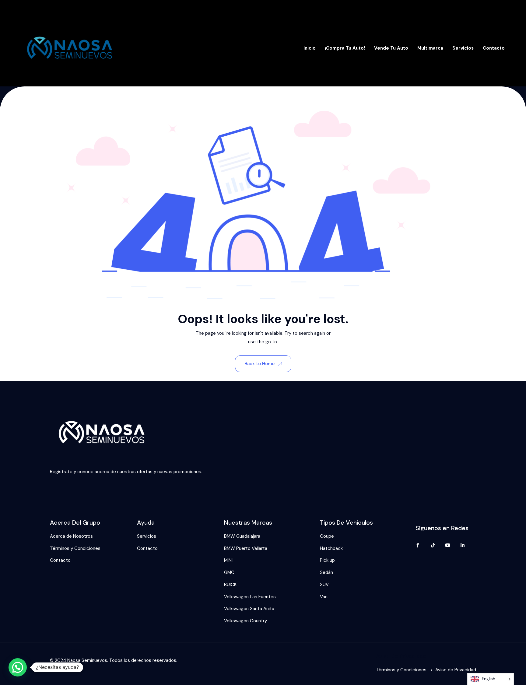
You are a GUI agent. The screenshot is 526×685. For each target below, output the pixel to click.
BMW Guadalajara (242, 536)
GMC (229, 572)
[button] (18, 667)
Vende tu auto (391, 48)
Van (324, 597)
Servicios (463, 48)
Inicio (309, 48)
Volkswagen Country (245, 621)
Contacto (494, 48)
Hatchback (331, 548)
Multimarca (430, 48)
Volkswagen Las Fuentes (250, 597)
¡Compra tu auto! (345, 48)
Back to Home (259, 364)
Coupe (327, 536)
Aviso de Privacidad (455, 670)
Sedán (326, 572)
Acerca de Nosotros (71, 536)
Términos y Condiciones (75, 548)
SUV (324, 585)
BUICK (230, 585)
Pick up (327, 560)
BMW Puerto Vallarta (245, 548)
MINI (228, 560)
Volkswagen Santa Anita (249, 609)
